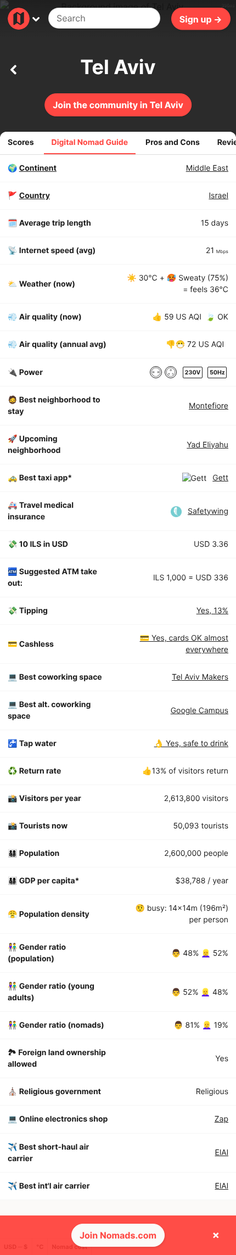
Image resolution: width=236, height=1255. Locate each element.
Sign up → (200, 18)
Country (34, 195)
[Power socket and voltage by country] (156, 372)
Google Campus (199, 710)
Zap (221, 1119)
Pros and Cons (172, 142)
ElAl (221, 1152)
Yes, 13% (212, 610)
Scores (21, 142)
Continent (38, 168)
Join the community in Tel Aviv (118, 104)
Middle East (207, 168)
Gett (220, 478)
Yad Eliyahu (207, 445)
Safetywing (208, 511)
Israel (218, 195)
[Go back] (13, 67)
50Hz (217, 372)
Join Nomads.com (118, 1235)
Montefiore (208, 406)
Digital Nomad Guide (90, 142)
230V (193, 372)
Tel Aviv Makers (200, 677)
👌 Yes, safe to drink (191, 743)
